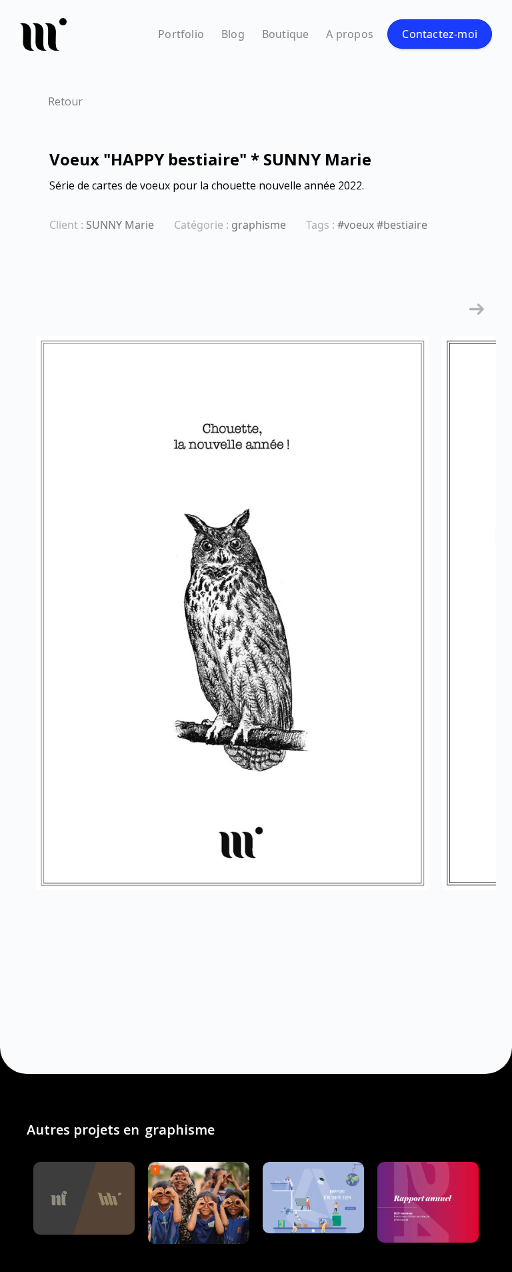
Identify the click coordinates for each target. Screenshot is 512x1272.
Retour (65, 101)
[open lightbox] (232, 619)
